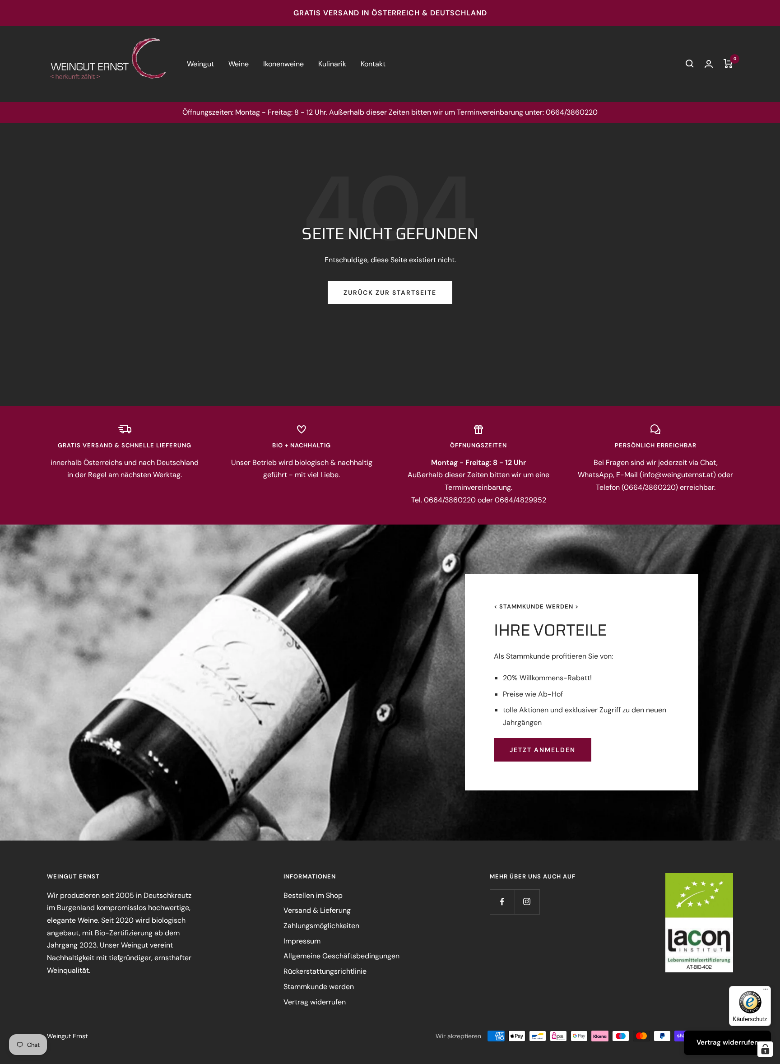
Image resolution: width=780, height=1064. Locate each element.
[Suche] (690, 64)
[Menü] (765, 991)
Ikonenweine (283, 64)
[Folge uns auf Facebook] (502, 901)
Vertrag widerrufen (314, 1002)
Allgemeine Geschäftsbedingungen (341, 956)
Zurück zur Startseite (390, 292)
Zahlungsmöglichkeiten (321, 925)
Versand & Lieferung (317, 910)
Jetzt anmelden (543, 750)
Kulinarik (332, 64)
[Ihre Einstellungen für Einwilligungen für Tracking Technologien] (765, 1049)
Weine (238, 64)
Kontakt (373, 64)
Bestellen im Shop (313, 895)
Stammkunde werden (318, 986)
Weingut (200, 64)
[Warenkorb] (728, 63)
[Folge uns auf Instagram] (527, 901)
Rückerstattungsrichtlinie (325, 971)
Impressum (301, 941)
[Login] (709, 64)
